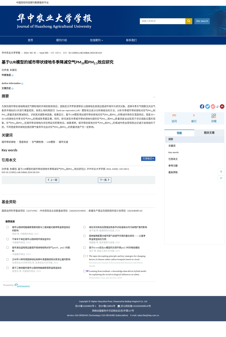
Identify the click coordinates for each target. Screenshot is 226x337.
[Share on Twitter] (207, 106)
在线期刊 (95, 40)
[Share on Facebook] (201, 106)
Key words (173, 152)
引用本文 (173, 159)
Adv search (202, 21)
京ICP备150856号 (106, 306)
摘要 (170, 139)
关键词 (171, 146)
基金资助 (173, 172)
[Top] (221, 172)
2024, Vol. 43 (30, 53)
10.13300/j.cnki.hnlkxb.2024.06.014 (85, 53)
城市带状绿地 (9, 142)
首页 (30, 40)
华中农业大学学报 (11, 53)
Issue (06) (44, 53)
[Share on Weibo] (212, 106)
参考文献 (173, 166)
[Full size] (221, 178)
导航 (179, 133)
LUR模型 (51, 142)
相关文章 (209, 133)
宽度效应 (23, 142)
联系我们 (131, 40)
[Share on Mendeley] (221, 106)
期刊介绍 (61, 40)
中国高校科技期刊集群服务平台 (32, 2)
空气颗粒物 (37, 142)
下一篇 (103, 180)
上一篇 (53, 180)
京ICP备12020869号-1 (85, 306)
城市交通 (63, 142)
